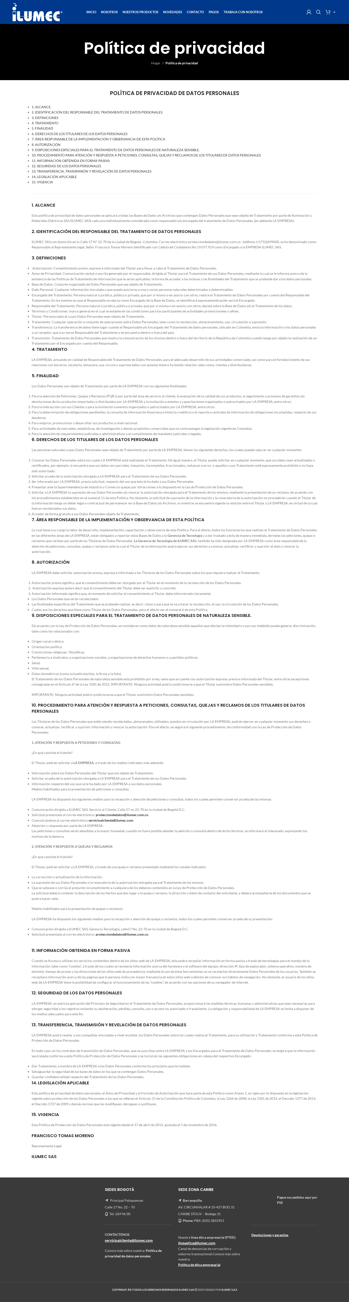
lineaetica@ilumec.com (196, 1243)
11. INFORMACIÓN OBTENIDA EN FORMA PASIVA (71, 161)
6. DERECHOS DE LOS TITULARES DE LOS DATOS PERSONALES (79, 134)
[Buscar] (318, 12)
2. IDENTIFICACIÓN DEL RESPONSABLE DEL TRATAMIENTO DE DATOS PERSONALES (97, 112)
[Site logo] (37, 12)
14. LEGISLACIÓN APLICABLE (54, 177)
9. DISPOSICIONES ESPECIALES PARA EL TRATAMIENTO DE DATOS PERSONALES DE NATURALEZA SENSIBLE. (116, 150)
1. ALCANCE (41, 107)
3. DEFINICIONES (45, 118)
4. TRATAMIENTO (45, 123)
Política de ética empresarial (199, 1265)
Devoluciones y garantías (269, 1235)
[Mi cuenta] (309, 12)
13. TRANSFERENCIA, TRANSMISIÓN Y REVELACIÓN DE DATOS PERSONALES (91, 171)
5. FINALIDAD (42, 128)
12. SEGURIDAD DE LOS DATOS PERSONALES (66, 166)
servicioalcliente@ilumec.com (111, 820)
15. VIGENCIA (42, 182)
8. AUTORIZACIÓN (46, 145)
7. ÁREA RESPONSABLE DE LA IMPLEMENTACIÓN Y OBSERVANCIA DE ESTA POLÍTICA (98, 139)
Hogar (155, 63)
